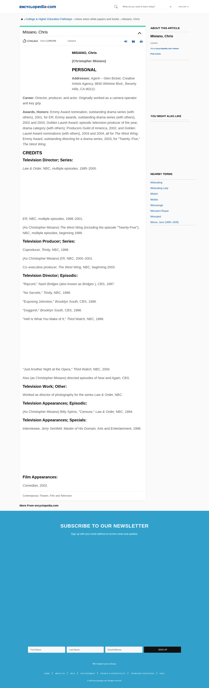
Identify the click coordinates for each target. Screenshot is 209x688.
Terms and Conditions (142, 673)
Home (47, 673)
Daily (162, 673)
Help (72, 673)
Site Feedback (87, 673)
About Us (60, 673)
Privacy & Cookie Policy (113, 673)
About (164, 49)
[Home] (38, 7)
